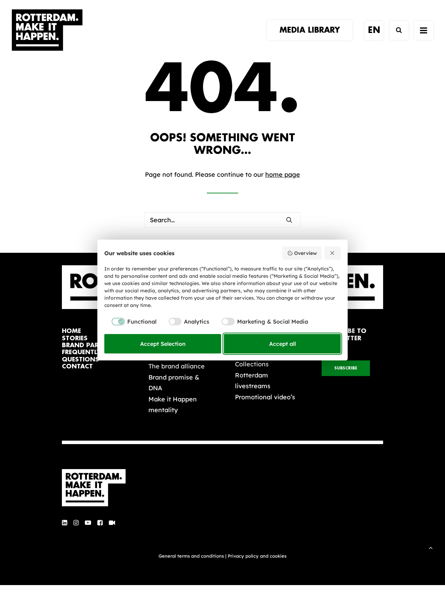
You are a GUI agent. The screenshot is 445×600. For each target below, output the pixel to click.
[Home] (97, 488)
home (71, 331)
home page (282, 174)
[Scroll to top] (430, 547)
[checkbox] (130, 321)
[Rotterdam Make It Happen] (47, 30)
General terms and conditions (191, 556)
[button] (289, 219)
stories (75, 338)
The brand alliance (176, 366)
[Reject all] (332, 253)
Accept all (282, 343)
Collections (252, 364)
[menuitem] (312, 30)
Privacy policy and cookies (257, 556)
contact (77, 366)
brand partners (90, 345)
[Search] (395, 30)
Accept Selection (163, 343)
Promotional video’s (265, 397)
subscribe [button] (345, 368)
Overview (305, 253)
